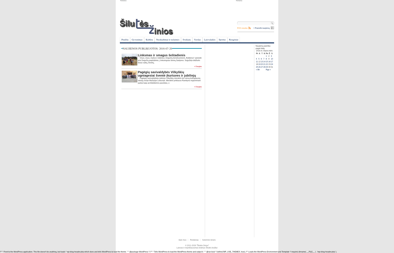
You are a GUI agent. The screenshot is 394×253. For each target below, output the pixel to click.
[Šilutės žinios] (146, 26)
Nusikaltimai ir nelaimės (167, 39)
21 (264, 64)
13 (262, 62)
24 (272, 64)
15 (267, 62)
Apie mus (182, 240)
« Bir (258, 70)
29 (267, 67)
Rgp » (268, 70)
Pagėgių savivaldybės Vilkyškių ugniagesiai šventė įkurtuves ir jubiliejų (167, 73)
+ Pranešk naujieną (261, 28)
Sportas (222, 39)
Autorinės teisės (209, 240)
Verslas (197, 39)
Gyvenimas (137, 39)
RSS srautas (242, 28)
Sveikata (187, 39)
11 (257, 62)
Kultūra (149, 39)
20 (262, 64)
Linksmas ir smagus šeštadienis (161, 55)
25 (257, 67)
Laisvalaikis (209, 39)
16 (269, 62)
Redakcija (194, 240)
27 (262, 67)
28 (264, 67)
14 (264, 62)
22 (267, 64)
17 (272, 62)
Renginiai (233, 39)
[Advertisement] (255, 9)
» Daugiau (198, 66)
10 (272, 59)
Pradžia (125, 39)
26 (259, 67)
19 (259, 64)
